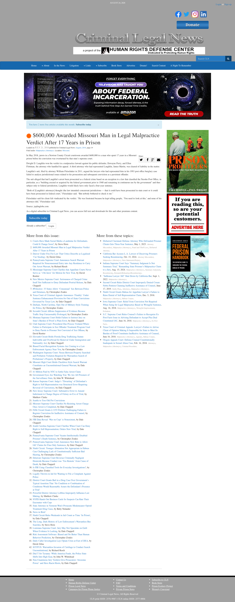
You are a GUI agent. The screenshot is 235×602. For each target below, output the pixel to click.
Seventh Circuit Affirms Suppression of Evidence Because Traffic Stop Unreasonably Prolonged (59, 313)
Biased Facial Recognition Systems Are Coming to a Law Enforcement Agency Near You (59, 348)
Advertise (130, 65)
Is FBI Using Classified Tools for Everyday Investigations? (59, 467)
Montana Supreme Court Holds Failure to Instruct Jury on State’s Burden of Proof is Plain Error (59, 319)
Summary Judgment (152, 270)
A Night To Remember (180, 65)
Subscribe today (83, 124)
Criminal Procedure (129, 346)
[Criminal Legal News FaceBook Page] (178, 13)
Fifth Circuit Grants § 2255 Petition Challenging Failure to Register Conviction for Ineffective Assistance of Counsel (59, 411)
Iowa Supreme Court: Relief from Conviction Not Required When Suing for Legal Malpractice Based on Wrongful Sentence (132, 303)
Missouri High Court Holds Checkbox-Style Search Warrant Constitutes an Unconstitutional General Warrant (60, 364)
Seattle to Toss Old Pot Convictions (49, 400)
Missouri (66, 150)
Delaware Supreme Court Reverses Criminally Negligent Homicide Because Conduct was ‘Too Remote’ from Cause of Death (60, 461)
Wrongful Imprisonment (145, 308)
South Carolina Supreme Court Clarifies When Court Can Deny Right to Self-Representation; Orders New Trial (61, 427)
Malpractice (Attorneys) (45, 150)
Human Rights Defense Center (82, 582)
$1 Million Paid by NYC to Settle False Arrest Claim (57, 371)
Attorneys (126, 289)
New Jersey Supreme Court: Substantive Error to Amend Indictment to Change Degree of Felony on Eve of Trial (58, 392)
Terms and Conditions (126, 585)
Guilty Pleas (116, 289)
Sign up (227, 4)
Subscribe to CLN (160, 579)
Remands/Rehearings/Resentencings (128, 273)
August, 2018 (81, 147)
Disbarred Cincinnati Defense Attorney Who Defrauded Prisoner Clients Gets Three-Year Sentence (132, 242)
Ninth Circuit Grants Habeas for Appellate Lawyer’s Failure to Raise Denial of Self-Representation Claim (131, 293)
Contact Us (121, 579)
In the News (59, 65)
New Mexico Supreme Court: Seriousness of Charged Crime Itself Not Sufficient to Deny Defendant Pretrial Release (60, 281)
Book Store (116, 65)
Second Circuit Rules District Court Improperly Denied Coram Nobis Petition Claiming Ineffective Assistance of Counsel (131, 284)
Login (218, 4)
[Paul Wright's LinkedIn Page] (203, 13)
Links (88, 65)
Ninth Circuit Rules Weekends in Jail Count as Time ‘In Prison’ (61, 515)
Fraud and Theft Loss (140, 247)
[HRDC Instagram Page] (194, 13)
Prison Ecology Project (162, 585)
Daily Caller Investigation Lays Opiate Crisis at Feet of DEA (60, 540)
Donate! (143, 65)
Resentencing (108, 273)
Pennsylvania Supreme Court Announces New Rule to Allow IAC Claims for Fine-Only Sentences (60, 443)
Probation (106, 311)
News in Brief (39, 511)
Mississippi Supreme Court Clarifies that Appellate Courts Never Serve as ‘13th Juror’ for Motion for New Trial (62, 271)
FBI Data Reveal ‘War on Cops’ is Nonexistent (54, 419)
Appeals (139, 337)
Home (34, 65)
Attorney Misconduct (145, 257)
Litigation (74, 65)
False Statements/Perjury (131, 260)
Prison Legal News (77, 585)
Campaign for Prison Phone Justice (84, 589)
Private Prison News (125, 589)
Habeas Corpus (127, 298)
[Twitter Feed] (186, 13)
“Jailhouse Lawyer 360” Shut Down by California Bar (127, 275)
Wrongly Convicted (160, 589)
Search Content (159, 65)
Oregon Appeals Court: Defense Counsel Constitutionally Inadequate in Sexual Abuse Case (129, 341)
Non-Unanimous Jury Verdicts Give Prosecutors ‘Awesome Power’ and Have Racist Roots (59, 561)
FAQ (118, 582)
